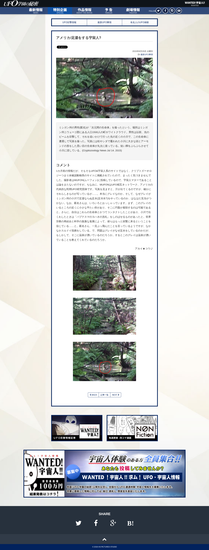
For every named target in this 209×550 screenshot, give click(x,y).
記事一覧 (104, 395)
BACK (94, 395)
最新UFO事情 (104, 22)
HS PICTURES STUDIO (107, 547)
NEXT (115, 395)
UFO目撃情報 (69, 22)
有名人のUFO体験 (139, 22)
